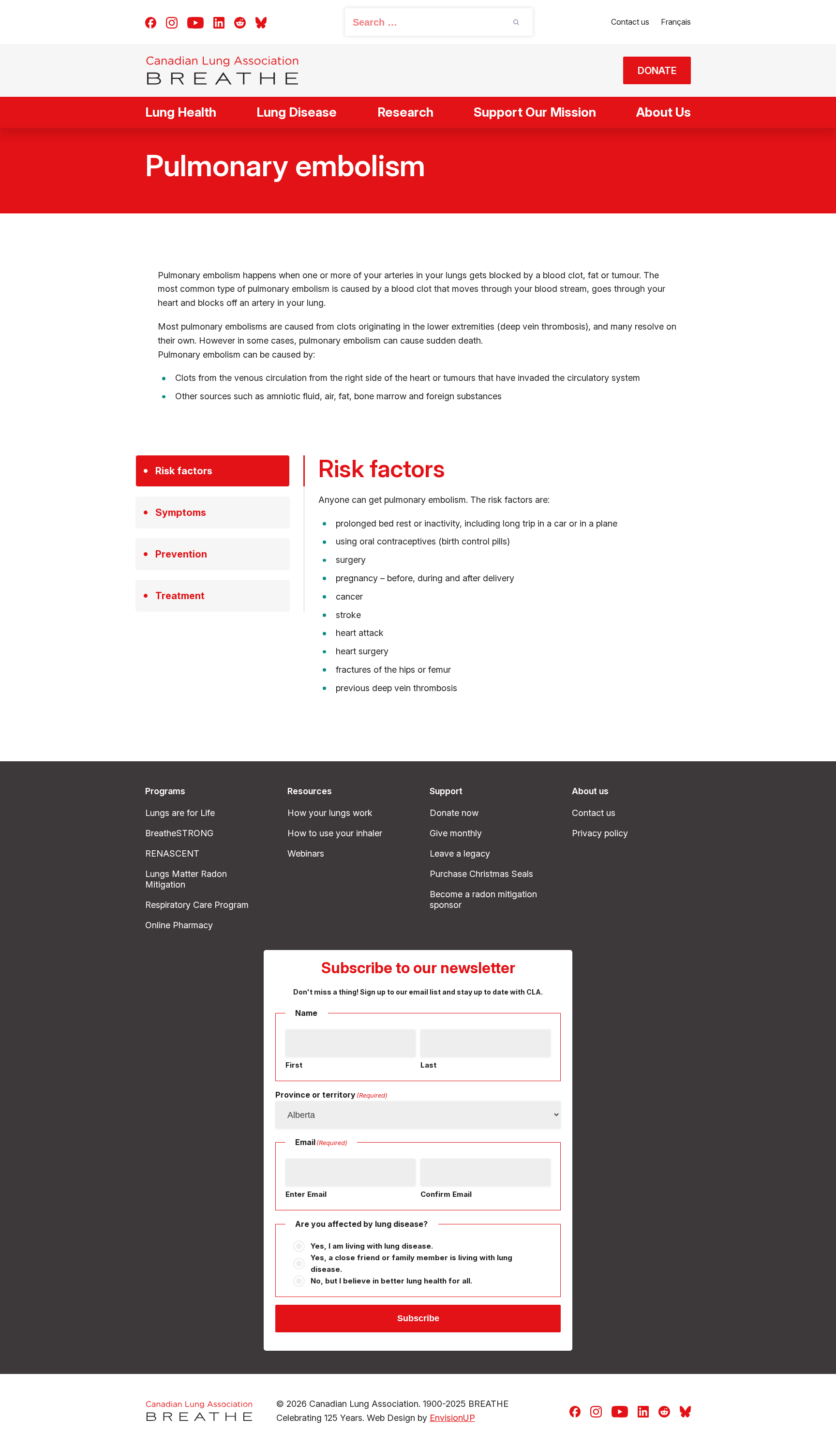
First (293, 1065)
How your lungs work (330, 813)
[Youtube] (195, 22)
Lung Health (180, 112)
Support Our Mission (535, 112)
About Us (663, 112)
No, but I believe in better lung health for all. (391, 1280)
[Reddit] (240, 22)
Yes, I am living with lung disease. (372, 1246)
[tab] (212, 471)
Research (405, 112)
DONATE (657, 70)
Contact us (630, 22)
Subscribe (418, 1318)
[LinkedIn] (218, 22)
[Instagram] (172, 22)
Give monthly (456, 833)
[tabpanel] (509, 575)
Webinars (305, 853)
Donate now (454, 813)
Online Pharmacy (179, 925)
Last (428, 1065)
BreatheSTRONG (179, 833)
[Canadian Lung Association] (222, 70)
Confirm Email (446, 1194)
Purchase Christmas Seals (481, 874)
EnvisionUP (452, 1418)
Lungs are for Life (180, 813)
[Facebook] (150, 22)
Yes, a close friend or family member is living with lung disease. (411, 1263)
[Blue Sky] (261, 22)
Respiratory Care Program (197, 905)
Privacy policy (600, 833)
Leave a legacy (460, 853)
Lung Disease (296, 112)
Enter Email (306, 1194)
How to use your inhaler (334, 833)
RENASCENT (172, 853)
